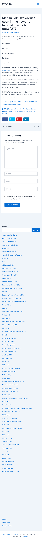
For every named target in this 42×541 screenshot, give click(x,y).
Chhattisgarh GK (8, 265)
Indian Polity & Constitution (11, 348)
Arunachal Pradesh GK (10, 245)
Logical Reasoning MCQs (11, 368)
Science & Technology (10, 418)
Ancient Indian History (10, 235)
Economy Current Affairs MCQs (13, 295)
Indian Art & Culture (9, 338)
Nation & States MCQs (10, 391)
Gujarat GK (6, 315)
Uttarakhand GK (7, 465)
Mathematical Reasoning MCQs (13, 382)
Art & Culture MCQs (9, 242)
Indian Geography (8, 345)
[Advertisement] (21, 495)
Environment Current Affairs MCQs (14, 302)
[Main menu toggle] (38, 4)
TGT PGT (5, 451)
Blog (3, 262)
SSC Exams (6, 435)
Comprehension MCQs (10, 275)
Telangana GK (7, 448)
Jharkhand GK (7, 355)
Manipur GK (6, 378)
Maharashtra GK (8, 375)
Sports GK (5, 431)
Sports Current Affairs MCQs (12, 428)
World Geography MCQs (10, 471)
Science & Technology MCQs (12, 421)
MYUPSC (7, 3)
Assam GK (6, 248)
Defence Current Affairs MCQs (12, 288)
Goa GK (5, 308)
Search (4, 226)
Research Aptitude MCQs (11, 411)
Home (4, 519)
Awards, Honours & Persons (12, 255)
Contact (9, 534)
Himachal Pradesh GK (9, 325)
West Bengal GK (7, 468)
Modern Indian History (10, 388)
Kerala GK (5, 362)
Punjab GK (5, 401)
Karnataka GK (7, 358)
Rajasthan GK (7, 405)
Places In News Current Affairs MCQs (15, 398)
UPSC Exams (6, 458)
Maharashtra (6, 70)
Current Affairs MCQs (9, 282)
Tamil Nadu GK (7, 441)
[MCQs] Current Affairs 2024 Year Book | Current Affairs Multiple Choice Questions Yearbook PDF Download (19, 111)
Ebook (4, 292)
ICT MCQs (5, 328)
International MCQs (9, 352)
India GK (5, 335)
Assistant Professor (9, 252)
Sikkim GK (5, 425)
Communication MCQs (10, 272)
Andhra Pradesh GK (9, 238)
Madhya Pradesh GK (9, 372)
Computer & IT (7, 278)
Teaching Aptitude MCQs (11, 445)
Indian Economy (8, 342)
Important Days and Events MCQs (14, 332)
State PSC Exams (8, 438)
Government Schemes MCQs (12, 312)
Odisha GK (6, 395)
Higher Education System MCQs (13, 322)
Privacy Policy (7, 526)
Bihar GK (5, 258)
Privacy (15, 534)
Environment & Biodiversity (11, 298)
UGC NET (5, 455)
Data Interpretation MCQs (11, 285)
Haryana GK (6, 318)
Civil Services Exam (9, 268)
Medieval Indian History (10, 385)
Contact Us (6, 522)
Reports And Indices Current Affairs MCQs (17, 408)
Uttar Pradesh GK (8, 461)
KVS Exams (6, 365)
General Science (7, 305)
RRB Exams (6, 415)
